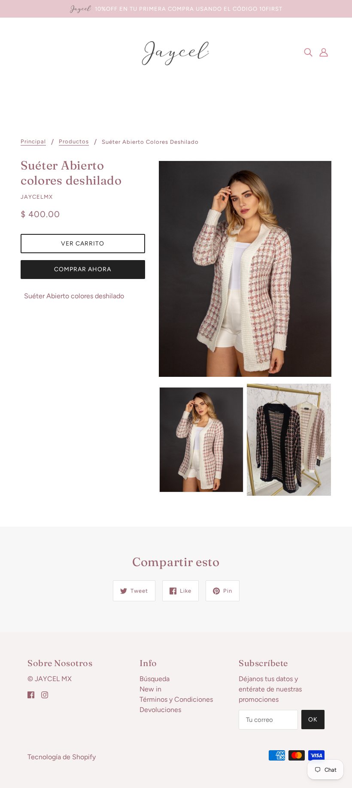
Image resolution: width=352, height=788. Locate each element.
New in (150, 689)
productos (74, 142)
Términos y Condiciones (176, 699)
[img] (308, 52)
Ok (313, 719)
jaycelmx (37, 197)
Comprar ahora (82, 269)
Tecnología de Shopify (61, 757)
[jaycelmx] (176, 51)
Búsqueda (155, 679)
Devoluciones (160, 710)
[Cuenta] (323, 52)
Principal (33, 142)
